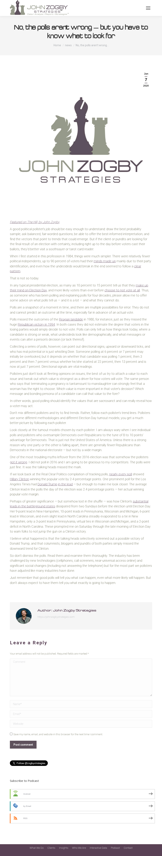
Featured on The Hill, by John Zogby (34, 222)
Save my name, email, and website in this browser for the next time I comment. (58, 734)
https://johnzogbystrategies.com (56, 616)
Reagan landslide (71, 319)
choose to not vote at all (122, 290)
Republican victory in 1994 (36, 324)
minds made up (105, 261)
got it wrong (18, 462)
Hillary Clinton (19, 479)
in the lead (65, 484)
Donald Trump (47, 484)
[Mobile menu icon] (148, 8)
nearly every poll (120, 474)
